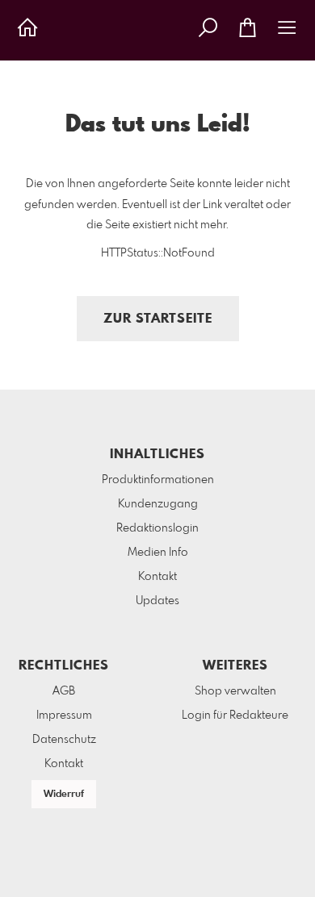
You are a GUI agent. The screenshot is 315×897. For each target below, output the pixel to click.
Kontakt (157, 576)
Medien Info (158, 552)
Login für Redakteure (235, 715)
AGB (63, 691)
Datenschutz (64, 739)
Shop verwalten (235, 691)
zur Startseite (157, 319)
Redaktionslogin (157, 528)
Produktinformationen (158, 480)
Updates (157, 601)
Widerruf (64, 794)
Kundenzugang (158, 504)
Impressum (64, 715)
